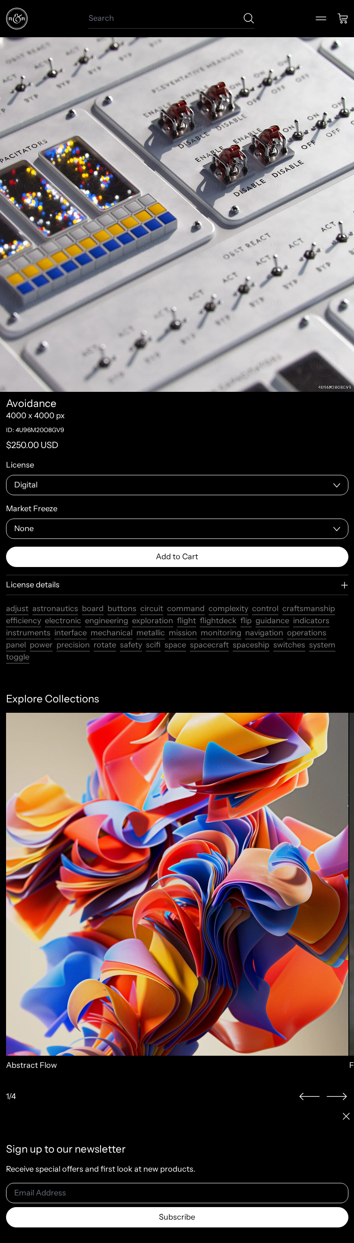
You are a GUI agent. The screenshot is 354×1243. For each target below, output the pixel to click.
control (265, 608)
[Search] (249, 18)
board (93, 608)
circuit (151, 608)
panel (16, 645)
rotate (105, 645)
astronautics (55, 608)
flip (246, 620)
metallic (150, 633)
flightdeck (218, 620)
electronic (63, 620)
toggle (17, 657)
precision (73, 645)
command (186, 608)
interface (70, 633)
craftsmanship (308, 608)
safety (131, 645)
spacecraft (209, 645)
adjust (17, 608)
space (175, 645)
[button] (309, 1096)
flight (186, 620)
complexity (228, 608)
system (322, 645)
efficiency (23, 620)
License (20, 465)
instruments (28, 633)
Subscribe (177, 1217)
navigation (264, 633)
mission (183, 633)
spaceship (251, 645)
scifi (153, 645)
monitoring (221, 633)
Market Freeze (31, 508)
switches (289, 645)
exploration (152, 620)
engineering (106, 620)
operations (306, 633)
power (41, 645)
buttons (121, 608)
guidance (272, 620)
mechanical (112, 633)
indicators (311, 620)
